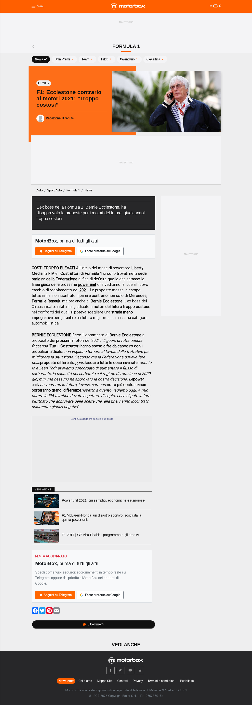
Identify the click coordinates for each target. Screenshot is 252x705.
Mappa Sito (105, 681)
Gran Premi (62, 59)
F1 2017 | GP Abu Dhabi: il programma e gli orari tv (100, 535)
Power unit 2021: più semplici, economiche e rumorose (103, 500)
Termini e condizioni (161, 681)
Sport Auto (54, 190)
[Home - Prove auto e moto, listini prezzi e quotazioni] (128, 6)
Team (85, 59)
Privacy (138, 681)
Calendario (127, 59)
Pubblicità (187, 681)
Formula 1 (73, 190)
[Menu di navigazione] (38, 6)
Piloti (104, 59)
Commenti (96, 624)
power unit (87, 284)
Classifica (153, 59)
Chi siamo (85, 681)
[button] (110, 670)
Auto (39, 190)
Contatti (122, 681)
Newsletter (66, 681)
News (39, 59)
